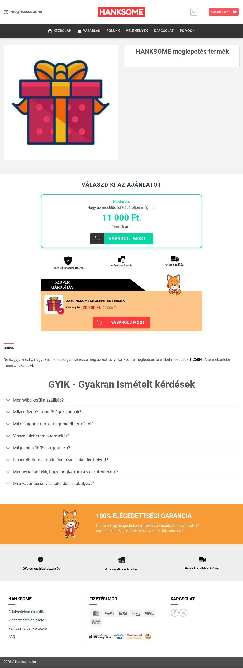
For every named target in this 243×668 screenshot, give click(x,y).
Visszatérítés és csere (26, 620)
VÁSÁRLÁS (91, 31)
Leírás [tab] (9, 347)
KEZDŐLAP (62, 31)
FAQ (11, 636)
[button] (194, 12)
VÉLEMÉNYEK (137, 31)
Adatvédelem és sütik (26, 612)
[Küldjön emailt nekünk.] (183, 613)
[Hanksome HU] (121, 12)
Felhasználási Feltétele (27, 628)
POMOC (186, 31)
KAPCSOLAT (164, 31)
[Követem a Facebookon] (175, 613)
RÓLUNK (113, 31)
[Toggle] (8, 400)
